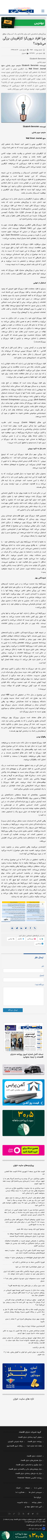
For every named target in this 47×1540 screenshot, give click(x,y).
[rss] (23, 1514)
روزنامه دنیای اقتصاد (34, 1441)
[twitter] (26, 928)
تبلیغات (27, 1488)
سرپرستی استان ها (35, 1492)
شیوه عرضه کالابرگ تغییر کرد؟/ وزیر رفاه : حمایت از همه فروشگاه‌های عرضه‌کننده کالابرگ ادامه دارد (24, 1251)
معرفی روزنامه (37, 1502)
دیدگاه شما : (39, 984)
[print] (12, 928)
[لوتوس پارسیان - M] (23, 1535)
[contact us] (14, 1514)
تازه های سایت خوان (23, 1399)
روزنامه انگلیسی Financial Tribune (30, 1478)
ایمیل (42, 975)
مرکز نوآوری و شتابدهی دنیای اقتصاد (29, 1465)
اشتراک (18, 1488)
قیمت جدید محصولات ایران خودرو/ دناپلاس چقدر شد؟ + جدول (24, 1279)
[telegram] (17, 928)
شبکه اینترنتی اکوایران (15, 1441)
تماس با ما (38, 1488)
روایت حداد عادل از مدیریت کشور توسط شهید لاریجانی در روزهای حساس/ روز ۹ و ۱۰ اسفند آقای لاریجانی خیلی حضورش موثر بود (24, 1293)
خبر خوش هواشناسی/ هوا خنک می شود (29, 1267)
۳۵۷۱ (36, 50)
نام (43, 966)
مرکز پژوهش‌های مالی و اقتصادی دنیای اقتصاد (25, 1469)
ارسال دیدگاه (13, 1010)
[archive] (10, 1514)
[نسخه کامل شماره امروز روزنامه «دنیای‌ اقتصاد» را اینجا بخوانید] (23, 1037)
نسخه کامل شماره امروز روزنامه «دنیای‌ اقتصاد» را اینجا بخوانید (26, 1055)
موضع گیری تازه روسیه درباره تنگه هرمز (30, 1229)
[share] (19, 1514)
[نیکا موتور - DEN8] (23, 1069)
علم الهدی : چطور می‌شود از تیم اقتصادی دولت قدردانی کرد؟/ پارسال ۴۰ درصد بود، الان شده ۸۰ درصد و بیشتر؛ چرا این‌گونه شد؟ (23, 1302)
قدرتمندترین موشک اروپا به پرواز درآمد (30, 1326)
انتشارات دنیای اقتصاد (34, 1456)
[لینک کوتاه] (35, 928)
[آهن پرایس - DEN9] (23, 1092)
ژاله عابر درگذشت (38, 1347)
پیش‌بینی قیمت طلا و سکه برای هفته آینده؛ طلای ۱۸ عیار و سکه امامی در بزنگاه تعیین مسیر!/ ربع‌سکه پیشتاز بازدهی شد (23, 1312)
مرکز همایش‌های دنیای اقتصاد (31, 1460)
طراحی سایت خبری (36, 1529)
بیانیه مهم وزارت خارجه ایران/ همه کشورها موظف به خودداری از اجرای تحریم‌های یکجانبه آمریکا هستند (26, 1235)
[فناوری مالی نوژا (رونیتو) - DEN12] (23, 1376)
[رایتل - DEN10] (23, 1150)
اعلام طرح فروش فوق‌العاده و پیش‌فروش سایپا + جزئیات (24, 1257)
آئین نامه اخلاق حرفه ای (33, 1507)
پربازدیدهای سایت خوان (23, 1165)
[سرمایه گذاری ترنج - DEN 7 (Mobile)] (23, 22)
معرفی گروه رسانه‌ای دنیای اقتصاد (30, 1437)
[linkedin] (21, 928)
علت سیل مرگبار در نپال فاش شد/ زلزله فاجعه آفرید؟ (26, 1285)
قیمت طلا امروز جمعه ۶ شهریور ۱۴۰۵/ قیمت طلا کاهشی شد (24, 1172)
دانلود (6, 919)
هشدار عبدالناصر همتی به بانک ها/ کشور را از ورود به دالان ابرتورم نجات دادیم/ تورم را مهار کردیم (23, 1332)
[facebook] (30, 928)
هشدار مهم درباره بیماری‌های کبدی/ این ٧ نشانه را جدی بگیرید (24, 1320)
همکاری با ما (20, 1492)
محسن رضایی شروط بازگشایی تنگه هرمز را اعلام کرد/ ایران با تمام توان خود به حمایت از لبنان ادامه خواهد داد (24, 1272)
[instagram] (37, 1514)
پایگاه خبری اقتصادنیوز (15, 1446)
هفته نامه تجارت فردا (34, 1446)
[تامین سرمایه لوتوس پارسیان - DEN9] (23, 1123)
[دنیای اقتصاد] (21, 11)
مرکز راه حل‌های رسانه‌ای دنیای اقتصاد (28, 1473)
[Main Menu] (42, 11)
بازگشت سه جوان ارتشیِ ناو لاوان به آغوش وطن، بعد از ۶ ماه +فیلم (24, 1353)
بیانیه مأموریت (22, 1502)
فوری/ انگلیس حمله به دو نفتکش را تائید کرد (28, 1262)
